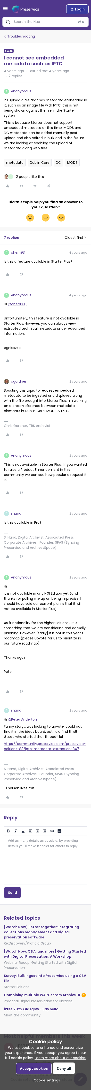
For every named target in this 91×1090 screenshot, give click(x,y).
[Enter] (8, 22)
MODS (72, 162)
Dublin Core (40, 162)
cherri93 (18, 252)
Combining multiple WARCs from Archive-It (42, 995)
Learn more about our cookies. (60, 1057)
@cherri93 (16, 304)
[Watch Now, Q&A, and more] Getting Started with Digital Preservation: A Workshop (45, 954)
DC (58, 162)
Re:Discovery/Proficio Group (27, 943)
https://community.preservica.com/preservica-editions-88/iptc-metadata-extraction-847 (45, 746)
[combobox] (45, 22)
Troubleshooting (21, 36)
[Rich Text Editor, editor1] (45, 860)
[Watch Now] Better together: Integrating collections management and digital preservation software (41, 932)
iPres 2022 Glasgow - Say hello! (31, 1009)
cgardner (18, 381)
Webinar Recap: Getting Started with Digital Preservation (40, 965)
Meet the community (22, 1015)
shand (16, 513)
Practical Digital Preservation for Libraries (38, 1001)
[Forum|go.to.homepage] (25, 9)
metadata (15, 162)
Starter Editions (16, 986)
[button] (5, 10)
